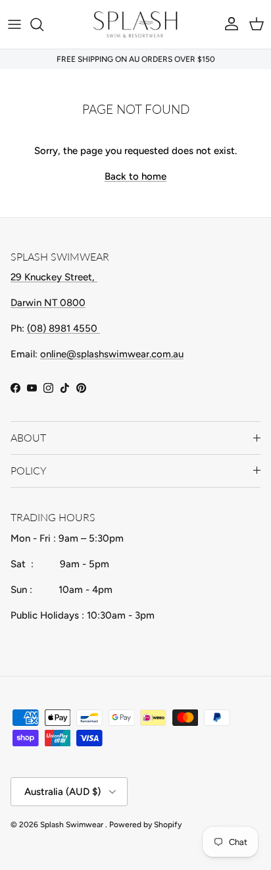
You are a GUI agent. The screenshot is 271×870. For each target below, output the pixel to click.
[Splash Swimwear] (135, 24)
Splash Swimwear (72, 824)
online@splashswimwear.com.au (112, 354)
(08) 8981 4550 (63, 328)
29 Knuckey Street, (54, 277)
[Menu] (14, 24)
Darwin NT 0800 (48, 303)
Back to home (135, 176)
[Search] (43, 24)
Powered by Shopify (145, 824)
